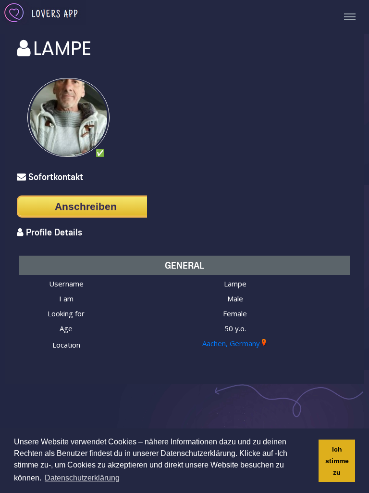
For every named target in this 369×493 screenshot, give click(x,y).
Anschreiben (86, 206)
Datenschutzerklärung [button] (82, 478)
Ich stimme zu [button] (337, 460)
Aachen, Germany (231, 343)
